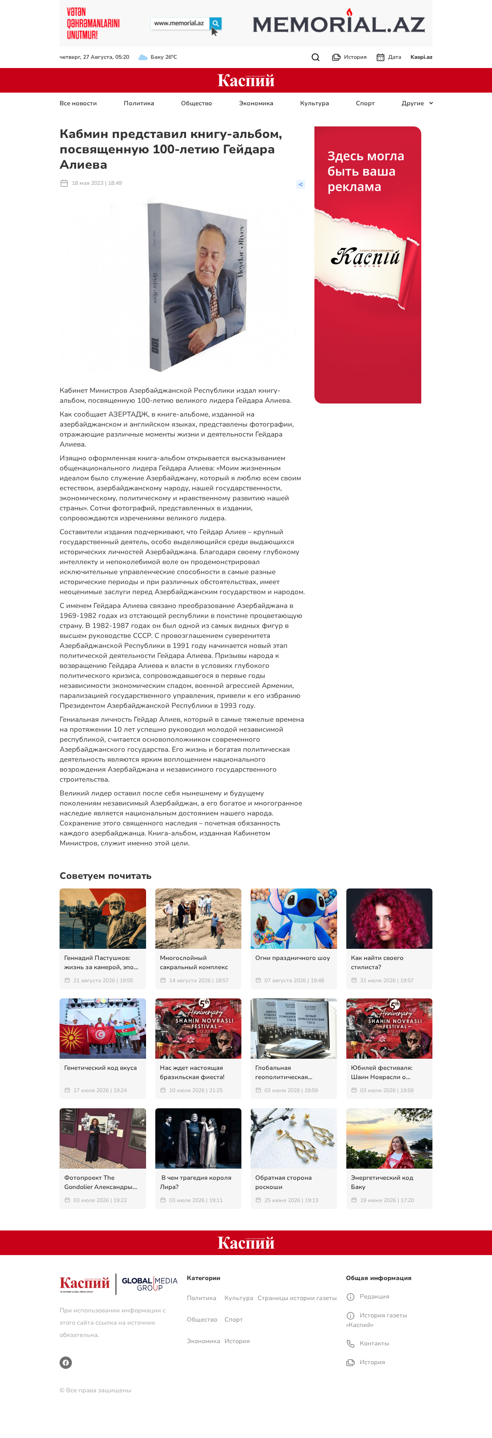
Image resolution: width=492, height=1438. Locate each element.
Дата (394, 57)
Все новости (78, 103)
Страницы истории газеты (297, 1298)
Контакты (373, 1343)
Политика (139, 103)
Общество (196, 103)
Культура (314, 103)
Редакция (373, 1296)
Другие (413, 103)
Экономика (256, 103)
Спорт (365, 103)
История (355, 57)
